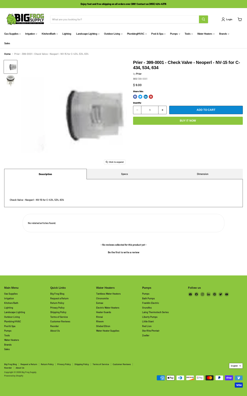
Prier (139, 73)
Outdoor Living (112, 33)
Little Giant (148, 321)
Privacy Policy (57, 307)
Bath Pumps (148, 298)
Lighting (66, 33)
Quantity (137, 103)
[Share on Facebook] (135, 97)
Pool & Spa (157, 33)
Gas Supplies (11, 33)
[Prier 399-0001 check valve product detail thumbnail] (10, 80)
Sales (7, 43)
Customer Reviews (60, 321)
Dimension (202, 173)
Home (7, 53)
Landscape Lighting (87, 33)
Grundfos (147, 307)
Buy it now (188, 120)
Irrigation (30, 33)
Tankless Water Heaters (108, 293)
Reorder (54, 326)
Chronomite (102, 298)
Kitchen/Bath (49, 33)
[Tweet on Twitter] (140, 97)
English (234, 365)
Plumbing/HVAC (136, 33)
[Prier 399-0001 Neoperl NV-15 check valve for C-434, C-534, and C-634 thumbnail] (10, 66)
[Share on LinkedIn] (146, 97)
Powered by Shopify (13, 375)
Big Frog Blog (57, 293)
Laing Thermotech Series (155, 312)
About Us (55, 330)
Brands (223, 33)
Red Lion (147, 326)
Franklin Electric (150, 302)
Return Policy (57, 302)
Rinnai (99, 316)
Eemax (99, 302)
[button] (123, 252)
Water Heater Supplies (107, 330)
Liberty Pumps (149, 316)
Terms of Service (59, 316)
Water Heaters (205, 33)
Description (45, 174)
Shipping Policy (58, 312)
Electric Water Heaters (107, 307)
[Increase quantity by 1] (162, 110)
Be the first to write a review (123, 252)
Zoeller (145, 335)
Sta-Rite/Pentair (150, 330)
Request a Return (59, 298)
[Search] (203, 19)
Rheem (100, 321)
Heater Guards (103, 312)
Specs (124, 173)
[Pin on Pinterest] (151, 97)
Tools (188, 33)
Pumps (174, 33)
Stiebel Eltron (103, 326)
